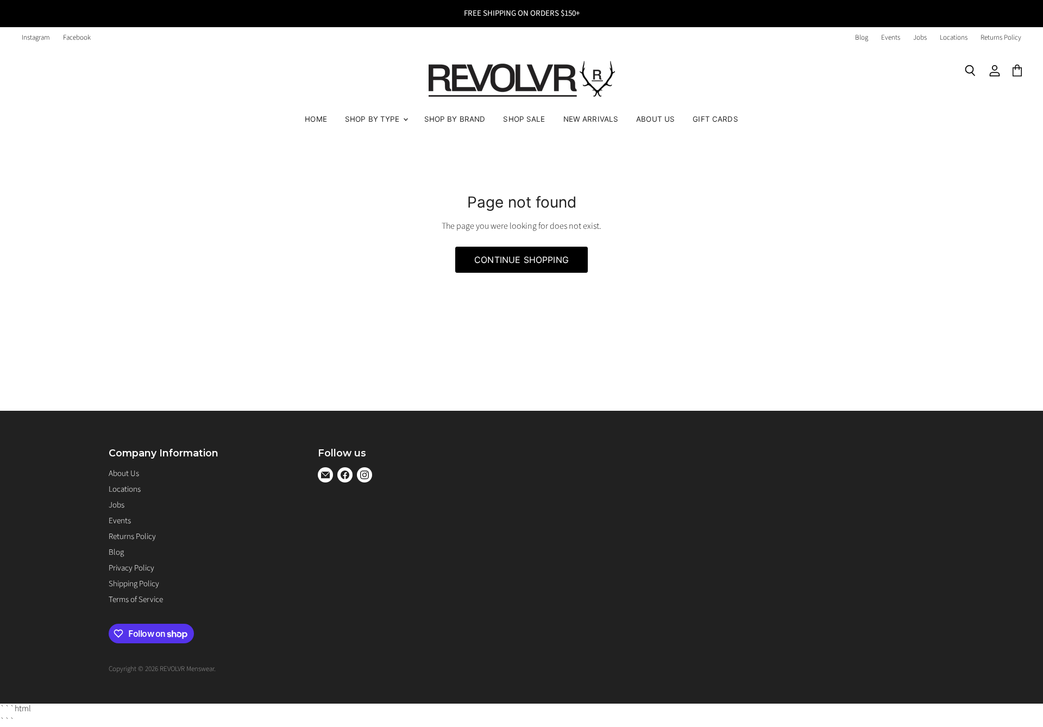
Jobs (920, 38)
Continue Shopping (521, 259)
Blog (861, 38)
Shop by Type (373, 119)
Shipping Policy (134, 584)
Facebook (77, 38)
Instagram (36, 38)
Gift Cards (715, 119)
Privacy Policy (131, 568)
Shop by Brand (455, 119)
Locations (953, 38)
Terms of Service (136, 599)
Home (316, 119)
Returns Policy (1001, 38)
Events (890, 38)
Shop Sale (524, 119)
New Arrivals (591, 119)
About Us (655, 119)
